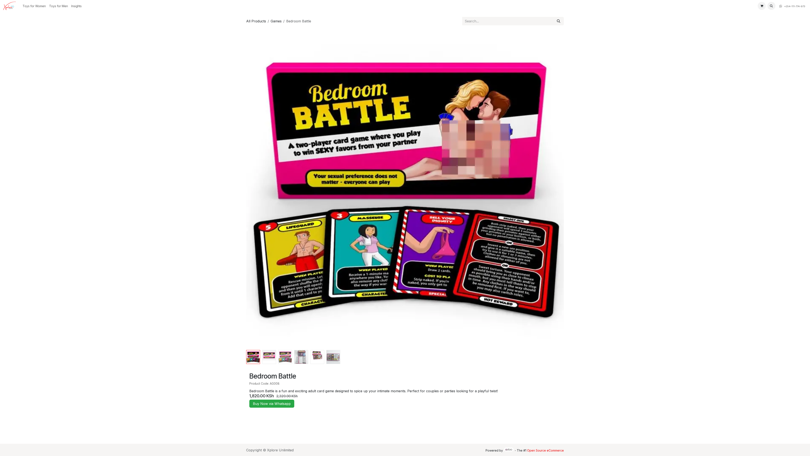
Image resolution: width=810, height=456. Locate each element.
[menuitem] (34, 6)
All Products (256, 21)
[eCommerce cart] (762, 6)
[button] (771, 6)
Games (276, 21)
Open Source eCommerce (545, 450)
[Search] (558, 21)
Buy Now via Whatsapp (272, 404)
